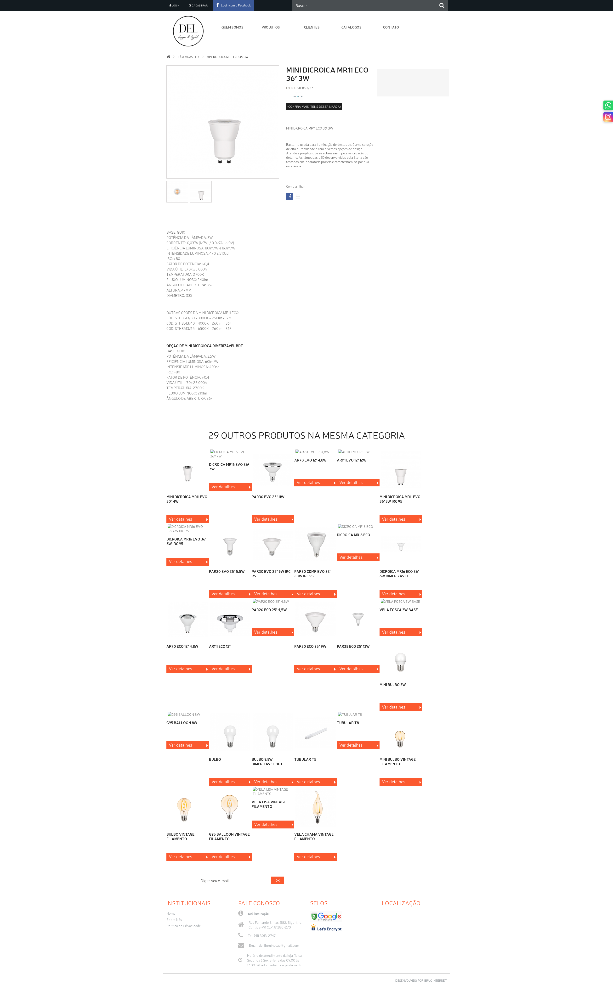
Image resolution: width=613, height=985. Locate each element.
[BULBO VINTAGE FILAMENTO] (187, 807)
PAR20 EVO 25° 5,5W (227, 571)
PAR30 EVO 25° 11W (268, 496)
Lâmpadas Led (188, 57)
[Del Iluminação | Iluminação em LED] (190, 31)
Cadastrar (199, 5)
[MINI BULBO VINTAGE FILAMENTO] (401, 732)
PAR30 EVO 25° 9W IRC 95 (271, 573)
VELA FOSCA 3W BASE (399, 609)
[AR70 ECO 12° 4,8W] (187, 619)
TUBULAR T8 (348, 722)
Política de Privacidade (183, 925)
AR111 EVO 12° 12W (352, 459)
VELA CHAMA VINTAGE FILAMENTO (314, 836)
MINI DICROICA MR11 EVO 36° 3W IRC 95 (400, 499)
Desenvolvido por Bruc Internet (421, 980)
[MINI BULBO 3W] (401, 658)
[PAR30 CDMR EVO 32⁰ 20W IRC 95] (315, 544)
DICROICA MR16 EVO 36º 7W (229, 466)
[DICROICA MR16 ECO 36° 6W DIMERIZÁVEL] (401, 544)
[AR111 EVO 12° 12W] (358, 451)
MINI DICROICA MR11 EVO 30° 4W (186, 499)
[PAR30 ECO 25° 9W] (315, 619)
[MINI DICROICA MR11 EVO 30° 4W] (187, 470)
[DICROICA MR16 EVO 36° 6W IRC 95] (187, 528)
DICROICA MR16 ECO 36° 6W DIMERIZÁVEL (399, 573)
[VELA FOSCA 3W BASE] (401, 601)
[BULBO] (230, 732)
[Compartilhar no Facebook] (289, 196)
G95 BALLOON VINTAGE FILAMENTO (229, 836)
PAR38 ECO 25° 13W (353, 646)
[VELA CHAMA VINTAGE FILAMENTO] (315, 807)
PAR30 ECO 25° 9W (310, 646)
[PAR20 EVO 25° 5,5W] (230, 544)
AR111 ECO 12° (220, 646)
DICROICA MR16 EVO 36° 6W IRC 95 (186, 541)
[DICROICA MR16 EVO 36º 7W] (230, 453)
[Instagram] (608, 117)
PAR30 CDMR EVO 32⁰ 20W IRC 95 (312, 573)
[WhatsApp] (608, 105)
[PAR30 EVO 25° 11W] (273, 470)
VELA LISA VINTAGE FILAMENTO (269, 804)
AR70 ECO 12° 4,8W (182, 646)
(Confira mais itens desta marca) (314, 106)
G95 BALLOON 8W (181, 722)
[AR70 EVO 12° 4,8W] (315, 451)
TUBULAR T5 (305, 759)
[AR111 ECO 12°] (230, 619)
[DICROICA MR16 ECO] (358, 526)
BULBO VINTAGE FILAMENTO (180, 836)
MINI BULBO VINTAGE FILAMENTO (398, 761)
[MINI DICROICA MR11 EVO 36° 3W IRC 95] (401, 470)
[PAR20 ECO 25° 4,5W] (273, 601)
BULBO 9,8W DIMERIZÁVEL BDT (267, 761)
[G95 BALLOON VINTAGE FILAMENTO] (230, 807)
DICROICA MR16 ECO (353, 534)
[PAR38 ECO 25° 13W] (358, 619)
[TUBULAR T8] (358, 714)
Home (170, 913)
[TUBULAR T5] (315, 732)
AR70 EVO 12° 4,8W (310, 459)
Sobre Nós (174, 919)
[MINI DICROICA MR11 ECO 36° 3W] (223, 175)
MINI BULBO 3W (393, 684)
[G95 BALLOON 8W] (187, 714)
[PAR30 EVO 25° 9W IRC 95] (273, 544)
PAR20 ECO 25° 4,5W (269, 609)
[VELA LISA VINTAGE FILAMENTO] (273, 791)
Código (291, 88)
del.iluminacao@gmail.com (279, 945)
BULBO (215, 759)
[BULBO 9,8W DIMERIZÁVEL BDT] (273, 732)
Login (175, 5)
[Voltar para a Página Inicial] (168, 57)
